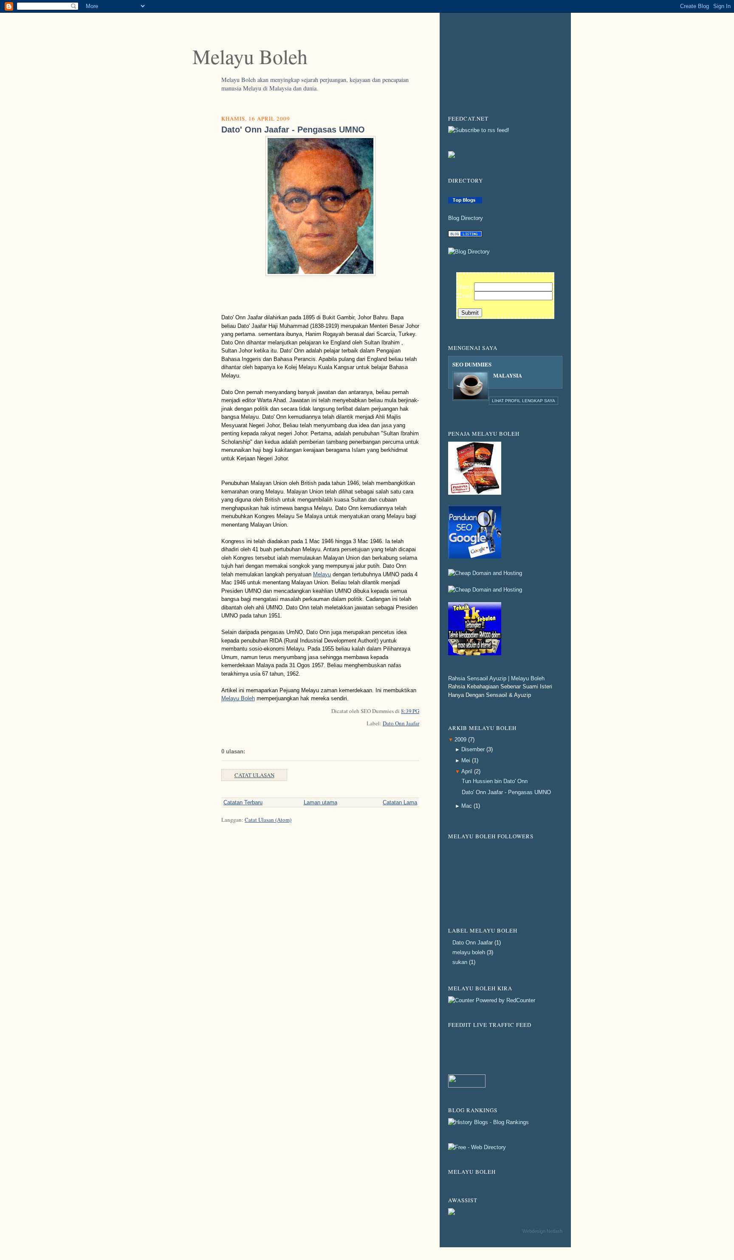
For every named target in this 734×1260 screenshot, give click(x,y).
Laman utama (320, 802)
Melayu (322, 574)
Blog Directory (465, 218)
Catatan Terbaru (243, 802)
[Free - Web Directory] (477, 1147)
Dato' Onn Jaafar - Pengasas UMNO (293, 129)
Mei (465, 760)
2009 (460, 739)
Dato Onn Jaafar (401, 723)
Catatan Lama (400, 802)
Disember (473, 749)
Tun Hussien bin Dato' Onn (495, 781)
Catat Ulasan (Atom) (268, 819)
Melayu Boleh (250, 56)
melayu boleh (468, 952)
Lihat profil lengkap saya (523, 400)
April (466, 771)
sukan (459, 962)
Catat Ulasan (254, 775)
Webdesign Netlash (542, 1231)
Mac (466, 806)
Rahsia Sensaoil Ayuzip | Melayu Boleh (496, 678)
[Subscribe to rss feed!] (478, 130)
